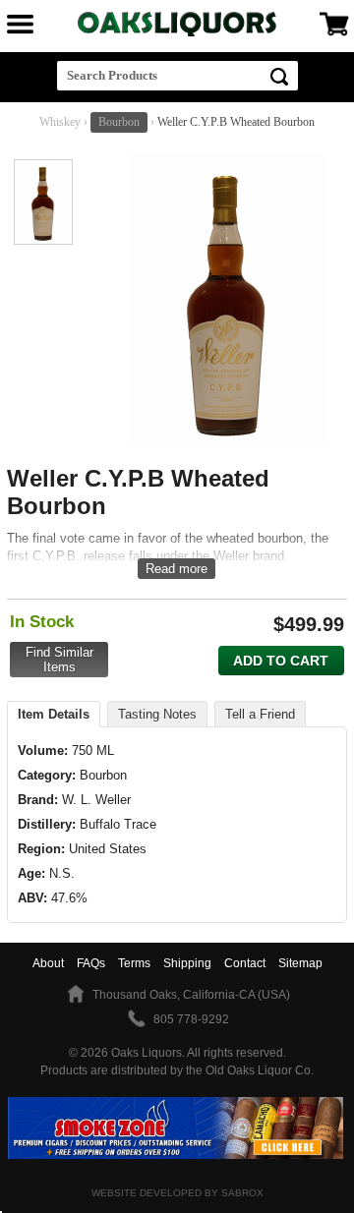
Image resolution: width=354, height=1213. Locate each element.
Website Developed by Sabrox (177, 1192)
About (48, 963)
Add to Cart (280, 660)
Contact (245, 963)
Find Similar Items (59, 659)
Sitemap (300, 963)
